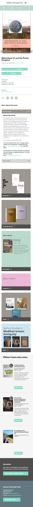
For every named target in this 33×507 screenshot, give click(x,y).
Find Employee (10, 499)
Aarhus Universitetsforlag (16, 2)
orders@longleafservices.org (12, 146)
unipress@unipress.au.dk (14, 495)
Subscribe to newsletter (14, 473)
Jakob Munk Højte (6, 91)
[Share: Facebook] (16, 98)
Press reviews (6, 161)
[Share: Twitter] (12, 98)
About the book (7, 111)
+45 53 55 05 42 (13, 493)
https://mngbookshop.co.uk (13, 155)
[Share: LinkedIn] (7, 98)
